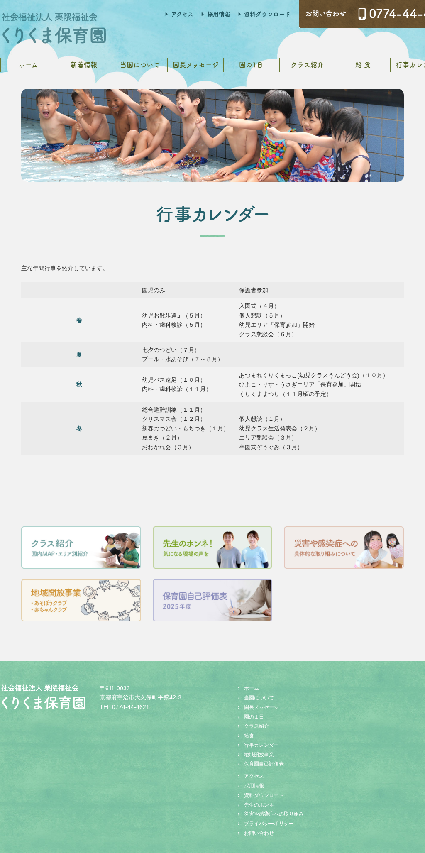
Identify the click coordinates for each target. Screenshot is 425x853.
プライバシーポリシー (269, 823)
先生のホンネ (259, 805)
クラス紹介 (307, 64)
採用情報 (218, 14)
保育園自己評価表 (264, 764)
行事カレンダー (261, 745)
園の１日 (254, 717)
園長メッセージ (196, 64)
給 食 (363, 64)
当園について (140, 64)
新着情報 (84, 64)
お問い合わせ (259, 833)
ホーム (28, 64)
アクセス (182, 14)
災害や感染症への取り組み (274, 814)
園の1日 (251, 64)
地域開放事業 (259, 755)
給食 (249, 735)
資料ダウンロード (267, 14)
